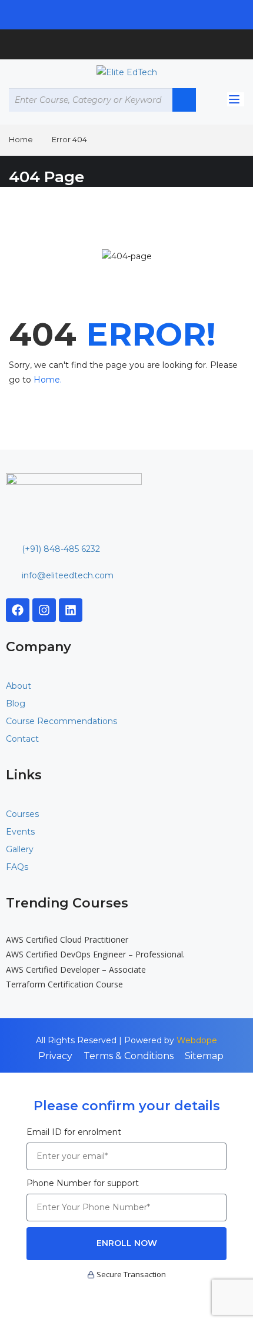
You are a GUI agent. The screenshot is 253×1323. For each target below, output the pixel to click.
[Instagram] (44, 610)
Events (20, 831)
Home (21, 139)
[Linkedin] (70, 610)
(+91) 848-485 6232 (61, 549)
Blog (15, 703)
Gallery (20, 849)
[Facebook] (17, 610)
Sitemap (204, 1055)
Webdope (197, 1040)
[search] (184, 100)
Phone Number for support (82, 1183)
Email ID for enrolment (73, 1132)
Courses (22, 814)
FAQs (17, 867)
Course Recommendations (61, 721)
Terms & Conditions (129, 1055)
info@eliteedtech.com (68, 575)
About (18, 686)
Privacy (55, 1055)
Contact (22, 738)
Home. (48, 379)
